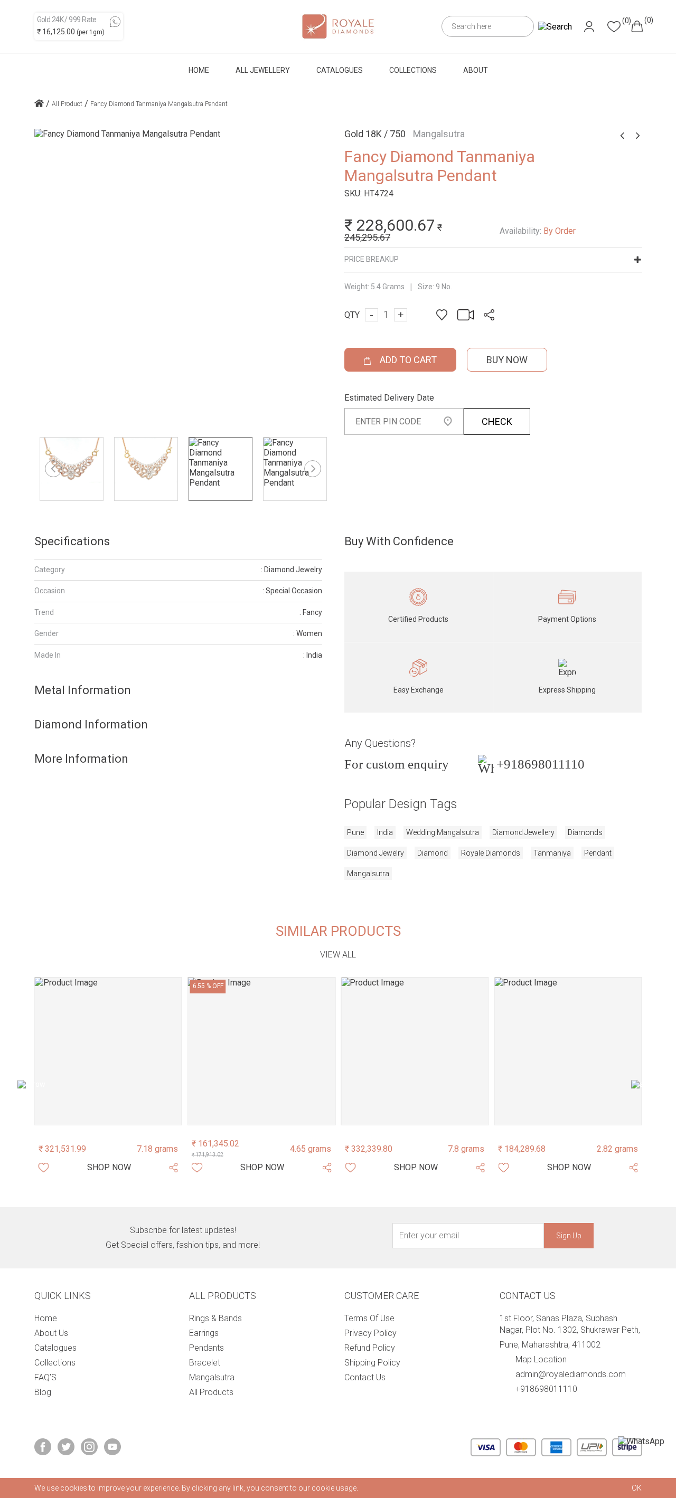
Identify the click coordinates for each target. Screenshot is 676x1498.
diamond (432, 853)
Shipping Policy (372, 1363)
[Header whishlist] (614, 26)
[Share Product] (174, 1167)
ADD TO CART (407, 359)
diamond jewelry (375, 853)
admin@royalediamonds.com (570, 1374)
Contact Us (365, 1377)
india (385, 832)
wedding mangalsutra (442, 832)
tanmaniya (552, 853)
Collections (413, 70)
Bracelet (204, 1363)
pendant (598, 853)
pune (355, 832)
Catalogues (339, 70)
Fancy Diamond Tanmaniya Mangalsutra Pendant (159, 104)
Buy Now (507, 359)
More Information (81, 758)
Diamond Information (91, 724)
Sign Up (568, 1235)
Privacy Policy (370, 1333)
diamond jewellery (523, 832)
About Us (51, 1333)
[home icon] (39, 104)
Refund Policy (369, 1348)
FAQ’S (45, 1377)
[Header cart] (637, 26)
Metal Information (82, 690)
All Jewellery (263, 70)
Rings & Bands (215, 1318)
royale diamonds (490, 853)
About (475, 70)
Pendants (206, 1348)
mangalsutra (368, 873)
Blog (42, 1392)
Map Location (541, 1359)
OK (637, 1488)
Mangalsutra (211, 1377)
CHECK (497, 421)
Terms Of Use (369, 1318)
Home (199, 70)
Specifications (72, 541)
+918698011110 (540, 764)
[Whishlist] (44, 1167)
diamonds (585, 832)
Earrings (204, 1333)
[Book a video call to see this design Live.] (462, 314)
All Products (211, 1392)
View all (338, 955)
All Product (67, 104)
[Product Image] (108, 1051)
